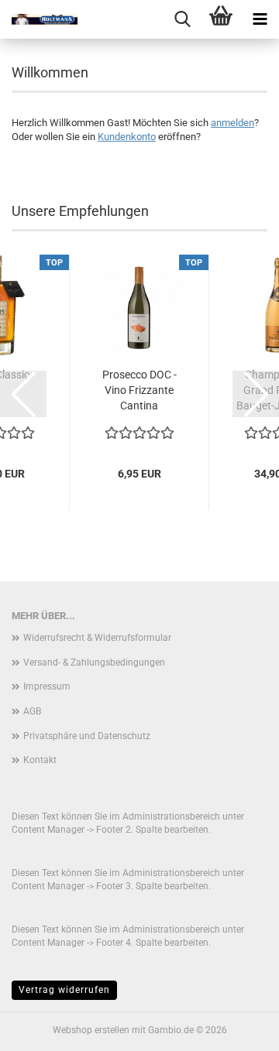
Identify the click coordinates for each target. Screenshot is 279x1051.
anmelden (232, 122)
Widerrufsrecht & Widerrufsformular (97, 637)
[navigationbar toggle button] (259, 19)
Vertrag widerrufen (64, 989)
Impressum (47, 686)
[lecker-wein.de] (39, 19)
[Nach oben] (236, 1028)
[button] (23, 394)
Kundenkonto (127, 136)
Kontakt (40, 760)
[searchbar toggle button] (182, 19)
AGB (32, 711)
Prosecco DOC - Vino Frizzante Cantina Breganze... (139, 390)
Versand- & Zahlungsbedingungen (94, 662)
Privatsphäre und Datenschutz (86, 736)
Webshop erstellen (91, 1030)
